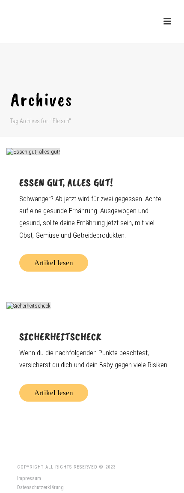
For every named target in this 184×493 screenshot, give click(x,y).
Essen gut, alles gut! (66, 182)
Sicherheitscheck (60, 336)
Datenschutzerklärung (40, 487)
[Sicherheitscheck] (92, 305)
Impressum (29, 478)
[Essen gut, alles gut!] (92, 151)
